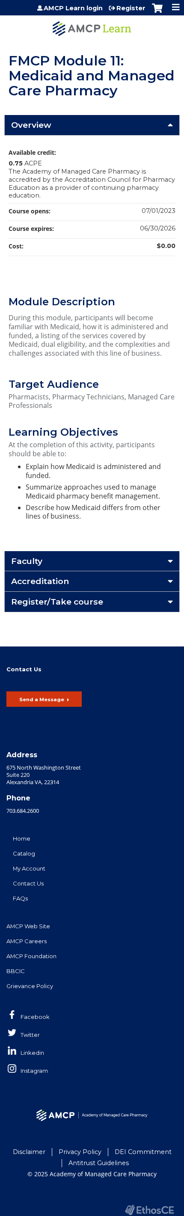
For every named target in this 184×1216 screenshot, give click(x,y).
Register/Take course (57, 601)
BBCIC (15, 971)
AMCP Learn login (73, 8)
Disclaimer (29, 1152)
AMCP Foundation (31, 956)
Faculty (26, 561)
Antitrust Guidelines (98, 1163)
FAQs (20, 898)
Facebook (35, 1016)
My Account (29, 868)
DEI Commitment (143, 1152)
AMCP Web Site (28, 926)
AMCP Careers (26, 941)
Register (130, 8)
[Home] (92, 25)
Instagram (34, 1070)
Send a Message (41, 699)
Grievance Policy (29, 986)
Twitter (30, 1034)
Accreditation (40, 581)
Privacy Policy (80, 1152)
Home (21, 838)
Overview (31, 125)
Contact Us (28, 883)
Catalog (24, 853)
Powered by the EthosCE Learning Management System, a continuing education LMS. (149, 1210)
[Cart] (157, 12)
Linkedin (32, 1052)
